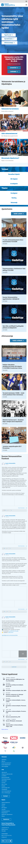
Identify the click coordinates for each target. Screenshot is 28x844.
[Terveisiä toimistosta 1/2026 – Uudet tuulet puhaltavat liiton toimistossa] (14, 382)
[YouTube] (10, 840)
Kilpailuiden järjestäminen (7, 814)
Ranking (14, 198)
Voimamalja (14, 202)
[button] (26, 1)
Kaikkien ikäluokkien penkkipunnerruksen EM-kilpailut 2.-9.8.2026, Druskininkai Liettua (12, 366)
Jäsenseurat (4, 772)
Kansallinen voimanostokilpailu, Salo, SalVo (16, 690)
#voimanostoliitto (14, 635)
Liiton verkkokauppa (6, 792)
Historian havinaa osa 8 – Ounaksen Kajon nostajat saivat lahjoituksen (13, 420)
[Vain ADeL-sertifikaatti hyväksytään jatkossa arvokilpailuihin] (14, 313)
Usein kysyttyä (5, 766)
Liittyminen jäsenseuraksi (7, 774)
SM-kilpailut (14, 179)
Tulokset (3, 804)
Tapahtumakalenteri (6, 802)
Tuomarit (3, 782)
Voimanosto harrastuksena (10, 109)
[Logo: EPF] (14, 748)
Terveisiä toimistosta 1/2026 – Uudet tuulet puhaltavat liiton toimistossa (13, 394)
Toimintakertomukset (6, 779)
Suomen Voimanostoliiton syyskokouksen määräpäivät (11, 298)
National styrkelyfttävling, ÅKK (13, 716)
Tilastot (3, 806)
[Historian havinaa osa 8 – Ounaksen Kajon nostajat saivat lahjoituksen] (14, 408)
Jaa (26, 609)
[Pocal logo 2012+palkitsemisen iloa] (14, 742)
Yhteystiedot (4, 789)
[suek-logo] (14, 751)
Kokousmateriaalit (5, 777)
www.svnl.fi (10, 632)
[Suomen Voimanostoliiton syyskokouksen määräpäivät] (14, 285)
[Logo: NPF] (23, 748)
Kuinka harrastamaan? (6, 763)
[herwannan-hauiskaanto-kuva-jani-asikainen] (14, 122)
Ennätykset (14, 193)
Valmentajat (4, 781)
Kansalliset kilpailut (14, 174)
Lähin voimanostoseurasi (9, 133)
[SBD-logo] (14, 738)
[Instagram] (6, 840)
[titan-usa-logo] (5, 743)
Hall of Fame (4, 784)
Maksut (3, 816)
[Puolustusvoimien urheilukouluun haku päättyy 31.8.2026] (14, 256)
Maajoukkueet (5, 812)
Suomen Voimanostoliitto (10, 463)
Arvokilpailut (14, 184)
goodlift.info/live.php (13, 631)
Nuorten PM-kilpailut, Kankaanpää (14, 721)
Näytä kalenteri (5, 729)
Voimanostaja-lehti (6, 787)
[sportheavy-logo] (5, 738)
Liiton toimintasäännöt (6, 791)
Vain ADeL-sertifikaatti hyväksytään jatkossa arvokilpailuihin (13, 327)
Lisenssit (3, 809)
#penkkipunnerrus (6, 635)
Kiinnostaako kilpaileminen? (10, 158)
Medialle (3, 786)
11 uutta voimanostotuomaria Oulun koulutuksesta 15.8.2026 (13, 240)
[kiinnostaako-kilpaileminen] (14, 147)
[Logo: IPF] (5, 748)
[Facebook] (3, 840)
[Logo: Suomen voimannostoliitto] (8, 4)
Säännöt (3, 761)
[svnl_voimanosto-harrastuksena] (14, 98)
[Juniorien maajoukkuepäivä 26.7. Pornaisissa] (14, 435)
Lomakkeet (4, 775)
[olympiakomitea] (5, 751)
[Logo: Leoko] (23, 738)
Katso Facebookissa (21, 609)
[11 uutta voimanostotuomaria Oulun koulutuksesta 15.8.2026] (14, 227)
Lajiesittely (4, 759)
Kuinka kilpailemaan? (6, 764)
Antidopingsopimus (6, 811)
